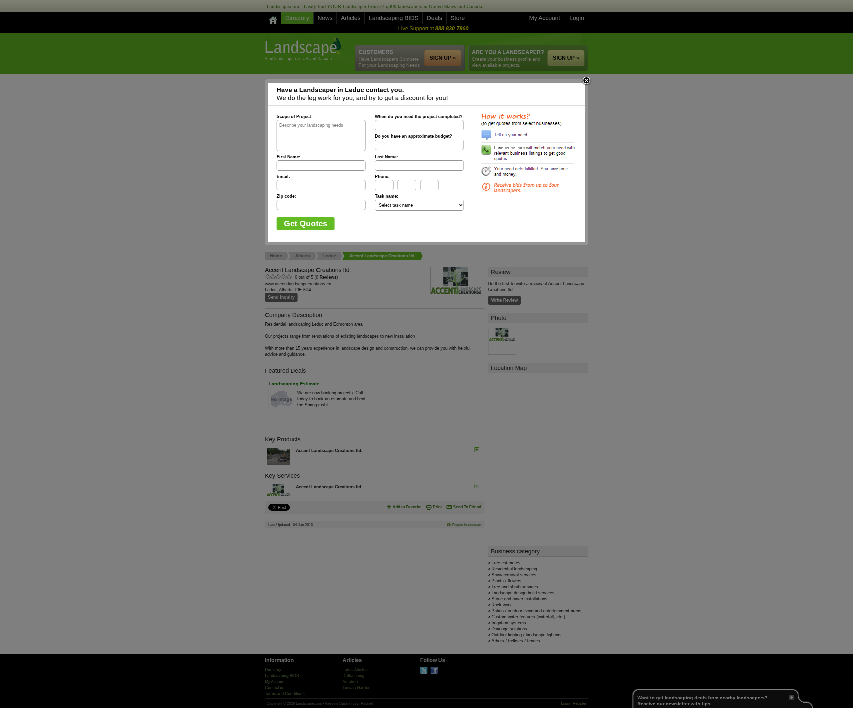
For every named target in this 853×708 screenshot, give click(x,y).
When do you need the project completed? (418, 116)
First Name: (288, 156)
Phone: (382, 176)
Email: (283, 176)
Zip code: (286, 196)
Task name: (386, 196)
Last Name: (386, 156)
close (586, 81)
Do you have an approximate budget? (413, 136)
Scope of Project (294, 116)
